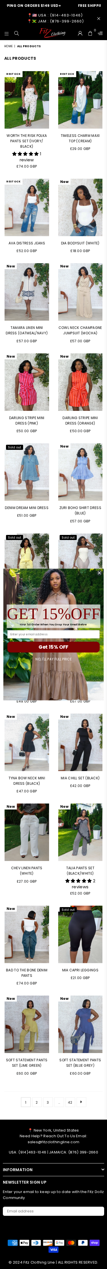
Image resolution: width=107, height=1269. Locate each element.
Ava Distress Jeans (27, 243)
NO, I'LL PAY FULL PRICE (53, 659)
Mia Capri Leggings (80, 970)
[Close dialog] (99, 573)
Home (8, 46)
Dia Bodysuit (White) (80, 243)
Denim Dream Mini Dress (27, 507)
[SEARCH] (17, 33)
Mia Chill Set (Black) (80, 778)
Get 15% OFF (53, 646)
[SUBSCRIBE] (97, 1211)
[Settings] (99, 33)
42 (70, 1102)
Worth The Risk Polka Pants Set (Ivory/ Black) (27, 141)
